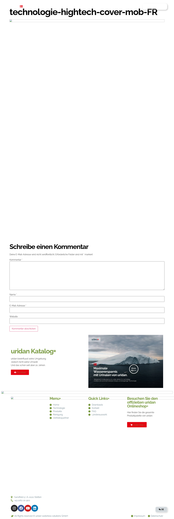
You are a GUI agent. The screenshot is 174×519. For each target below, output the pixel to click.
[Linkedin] (34, 508)
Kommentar (16, 260)
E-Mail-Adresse (18, 306)
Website (14, 316)
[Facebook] (21, 508)
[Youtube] (27, 508)
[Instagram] (14, 508)
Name (13, 295)
